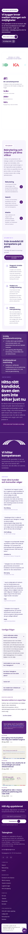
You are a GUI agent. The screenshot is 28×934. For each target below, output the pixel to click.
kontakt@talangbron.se (8, 849)
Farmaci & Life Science (8, 877)
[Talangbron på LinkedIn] (10, 857)
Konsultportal (5, 916)
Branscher (4, 901)
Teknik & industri (6, 883)
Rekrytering (5, 868)
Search (4, 865)
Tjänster (4, 898)
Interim (4, 870)
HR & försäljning (6, 888)
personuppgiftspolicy (8, 930)
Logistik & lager (6, 886)
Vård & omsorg (6, 880)
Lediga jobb (5, 914)
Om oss (4, 895)
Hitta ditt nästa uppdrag (8, 911)
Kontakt (4, 904)
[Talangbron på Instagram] (7, 857)
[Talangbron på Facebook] (3, 857)
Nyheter (4, 919)
